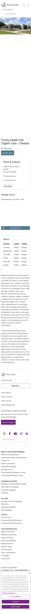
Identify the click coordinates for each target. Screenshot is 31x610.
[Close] (29, 573)
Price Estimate (6, 549)
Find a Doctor (6, 393)
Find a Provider (8, 422)
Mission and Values (8, 463)
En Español (5, 555)
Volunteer (4, 493)
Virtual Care (5, 558)
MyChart (15, 385)
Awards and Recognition (10, 454)
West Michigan (6, 510)
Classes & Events (7, 538)
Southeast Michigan (8, 490)
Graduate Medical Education (11, 520)
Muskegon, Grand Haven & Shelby (13, 484)
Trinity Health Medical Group (12, 475)
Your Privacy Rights (15, 596)
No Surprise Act (7, 469)
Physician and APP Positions (11, 523)
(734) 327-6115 (11, 180)
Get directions (10, 176)
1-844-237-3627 (6, 380)
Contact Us (5, 460)
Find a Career (6, 517)
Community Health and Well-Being (14, 457)
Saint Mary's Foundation (10, 487)
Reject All (15, 601)
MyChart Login (6, 546)
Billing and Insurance (9, 535)
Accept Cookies (15, 606)
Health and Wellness (8, 541)
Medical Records (7, 544)
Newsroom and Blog (8, 466)
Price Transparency (8, 552)
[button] (28, 5)
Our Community (21, 570)
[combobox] (15, 439)
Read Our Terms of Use (8, 593)
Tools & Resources (8, 405)
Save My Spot (7, 153)
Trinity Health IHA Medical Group (13, 472)
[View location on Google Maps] (15, 214)
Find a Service (6, 401)
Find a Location (6, 397)
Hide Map (7, 186)
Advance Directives (8, 532)
